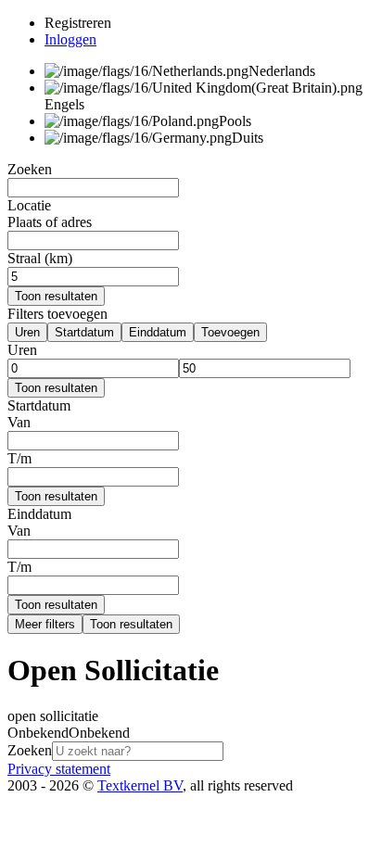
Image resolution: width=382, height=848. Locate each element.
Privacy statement (58, 769)
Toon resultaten (56, 296)
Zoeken (29, 750)
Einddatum (157, 332)
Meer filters (45, 624)
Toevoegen (230, 332)
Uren (27, 332)
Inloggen (70, 39)
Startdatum (84, 332)
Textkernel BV (140, 785)
